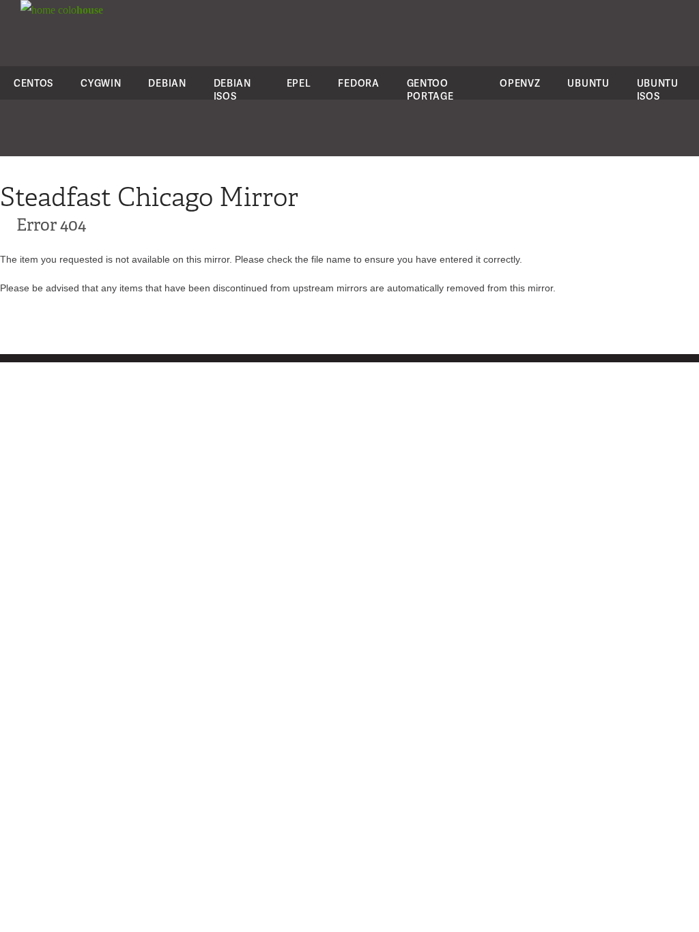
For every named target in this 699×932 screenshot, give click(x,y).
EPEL (299, 82)
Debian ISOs (232, 89)
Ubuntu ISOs (658, 89)
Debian (167, 82)
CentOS (33, 82)
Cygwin (101, 82)
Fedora (358, 82)
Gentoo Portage (430, 89)
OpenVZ (520, 82)
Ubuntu (588, 82)
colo (79, 10)
